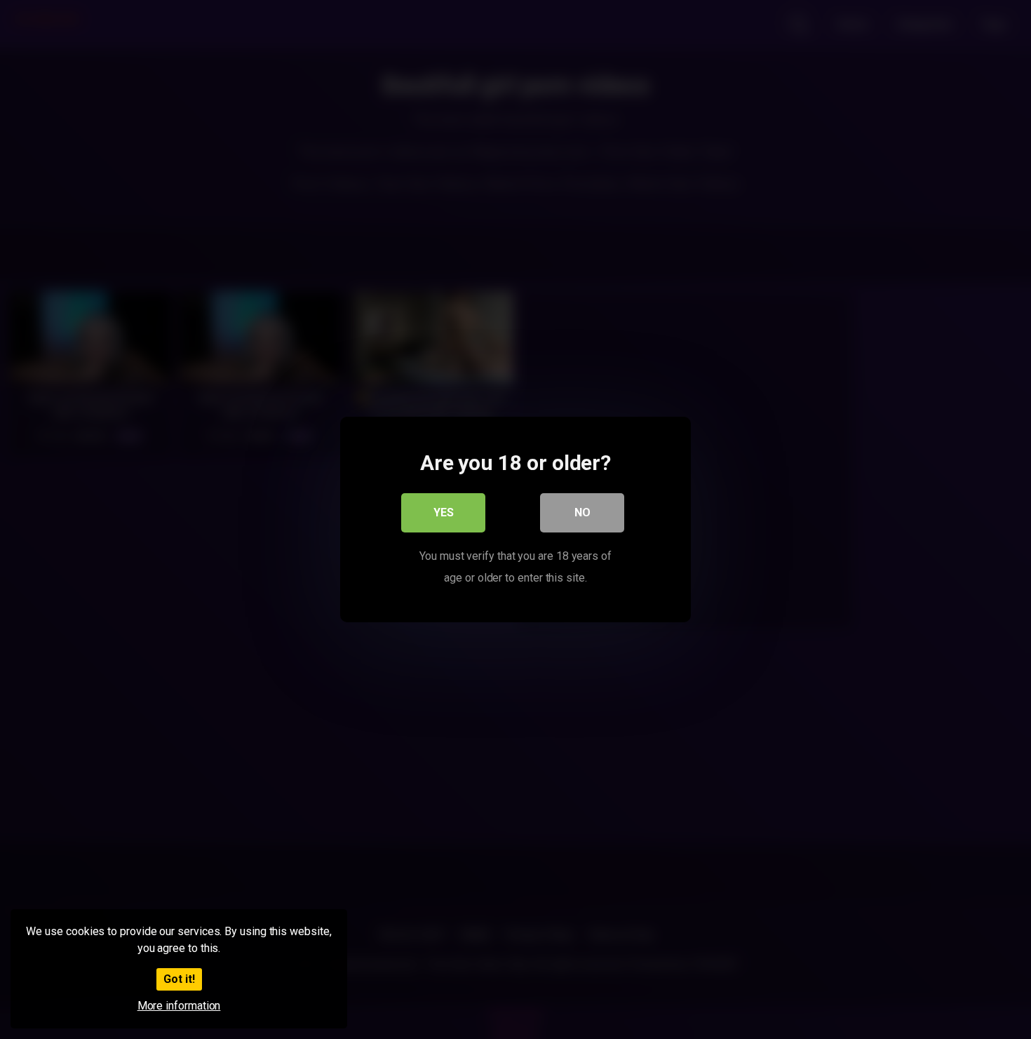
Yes (443, 512)
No (582, 512)
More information (179, 1005)
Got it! (179, 979)
